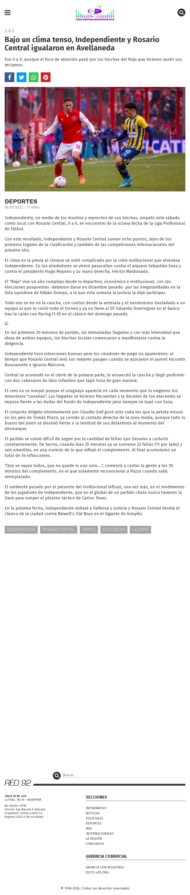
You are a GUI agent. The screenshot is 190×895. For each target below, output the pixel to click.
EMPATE (89, 529)
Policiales (94, 818)
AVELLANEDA (114, 529)
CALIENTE (140, 529)
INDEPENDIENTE (21, 529)
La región (94, 839)
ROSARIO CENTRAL (58, 529)
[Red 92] (95, 13)
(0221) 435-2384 (97, 872)
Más (89, 828)
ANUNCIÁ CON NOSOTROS (105, 867)
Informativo (96, 808)
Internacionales (100, 834)
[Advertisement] (95, 573)
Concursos (95, 844)
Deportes (93, 823)
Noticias (93, 813)
